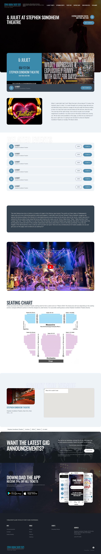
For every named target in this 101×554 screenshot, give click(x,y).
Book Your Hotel (86, 5)
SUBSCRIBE (89, 450)
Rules (30, 532)
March (39, 429)
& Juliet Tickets (50, 5)
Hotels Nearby (10, 534)
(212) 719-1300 (77, 537)
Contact (9, 532)
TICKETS (87, 146)
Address (31, 537)
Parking (31, 534)
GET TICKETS (88, 23)
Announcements (11, 529)
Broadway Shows (56, 529)
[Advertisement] (50, 36)
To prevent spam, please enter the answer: (78, 445)
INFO (78, 146)
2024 (33, 429)
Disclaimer (94, 5)
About (30, 529)
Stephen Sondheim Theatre (15, 429)
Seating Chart (76, 5)
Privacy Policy (86, 550)
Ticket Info (68, 5)
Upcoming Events (60, 5)
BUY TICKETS (86, 88)
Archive (27, 429)
